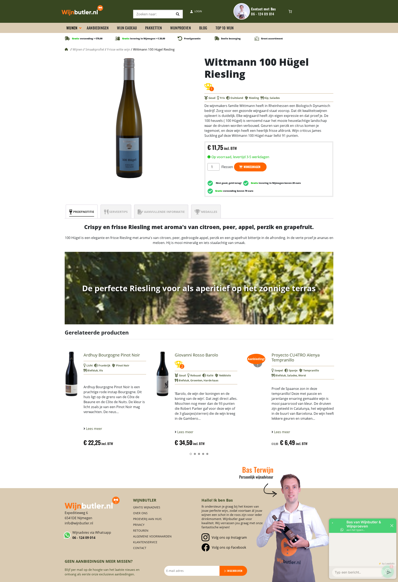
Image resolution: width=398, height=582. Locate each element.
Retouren (140, 530)
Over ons (140, 513)
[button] (191, 454)
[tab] (82, 212)
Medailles (209, 212)
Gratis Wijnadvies (146, 507)
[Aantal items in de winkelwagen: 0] (290, 11)
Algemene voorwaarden (152, 536)
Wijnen (78, 49)
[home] (92, 503)
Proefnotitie (83, 212)
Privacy (138, 525)
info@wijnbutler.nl (79, 523)
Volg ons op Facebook (229, 547)
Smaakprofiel (94, 49)
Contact (139, 548)
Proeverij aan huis (147, 519)
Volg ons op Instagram (229, 537)
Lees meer (93, 428)
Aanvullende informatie (164, 212)
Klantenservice (145, 542)
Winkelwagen (252, 167)
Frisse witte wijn (118, 49)
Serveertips (118, 212)
